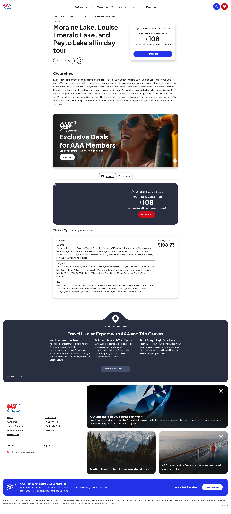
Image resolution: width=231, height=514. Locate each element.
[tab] (107, 176)
